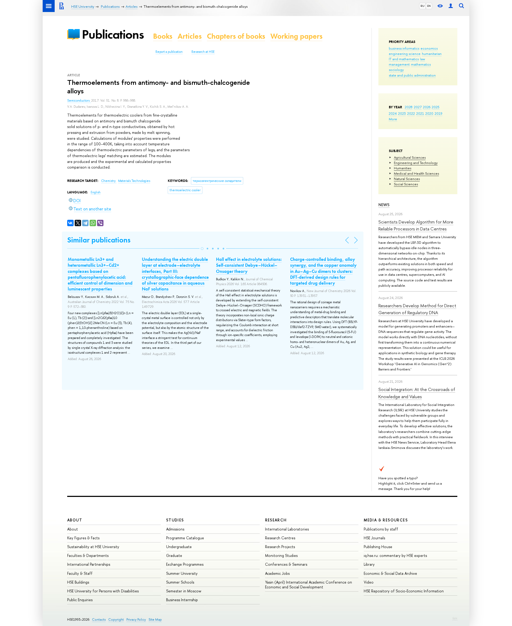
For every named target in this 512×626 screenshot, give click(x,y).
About (74, 520)
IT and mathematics (404, 59)
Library (369, 564)
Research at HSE (203, 52)
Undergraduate (179, 546)
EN (429, 6)
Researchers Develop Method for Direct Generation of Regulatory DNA (417, 309)
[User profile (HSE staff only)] (451, 6)
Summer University (182, 573)
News (384, 205)
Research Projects (280, 546)
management (399, 64)
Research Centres (280, 537)
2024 (393, 113)
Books (162, 36)
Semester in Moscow (183, 590)
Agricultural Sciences (410, 157)
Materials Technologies (134, 181)
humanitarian (432, 53)
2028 (409, 107)
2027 (418, 107)
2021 (420, 113)
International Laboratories (287, 529)
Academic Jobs (277, 573)
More (393, 119)
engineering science (405, 53)
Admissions (175, 529)
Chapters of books (236, 36)
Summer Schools (180, 582)
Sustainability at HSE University (93, 546)
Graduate (174, 555)
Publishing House (378, 546)
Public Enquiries (80, 599)
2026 (426, 107)
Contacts (99, 619)
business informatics (404, 48)
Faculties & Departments (88, 555)
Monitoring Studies (281, 555)
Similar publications (98, 240)
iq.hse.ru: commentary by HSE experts (395, 555)
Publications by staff (381, 529)
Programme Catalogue (185, 537)
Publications (113, 34)
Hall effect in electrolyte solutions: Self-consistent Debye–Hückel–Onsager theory (249, 265)
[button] (202, 248)
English (96, 192)
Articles (190, 36)
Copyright (116, 619)
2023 (402, 113)
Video (369, 582)
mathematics (421, 64)
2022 (411, 113)
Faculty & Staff (80, 573)
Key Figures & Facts (83, 537)
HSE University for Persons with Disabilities (103, 590)
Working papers (296, 36)
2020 (429, 113)
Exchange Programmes (184, 564)
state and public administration (412, 75)
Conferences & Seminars (286, 564)
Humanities (402, 168)
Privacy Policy (136, 619)
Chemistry (109, 181)
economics (429, 48)
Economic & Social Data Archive (390, 573)
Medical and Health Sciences (416, 173)
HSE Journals (374, 537)
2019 (438, 113)
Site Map (155, 619)
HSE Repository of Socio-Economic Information (404, 590)
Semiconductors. (79, 100)
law (422, 59)
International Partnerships (88, 564)
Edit (455, 618)
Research (276, 520)
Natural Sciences (407, 178)
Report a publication (169, 52)
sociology (396, 69)
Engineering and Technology (416, 162)
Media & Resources (386, 520)
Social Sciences (406, 184)
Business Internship (182, 599)
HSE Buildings (78, 582)
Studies (175, 520)
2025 (435, 107)
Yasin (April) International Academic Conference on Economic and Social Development (308, 584)
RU (423, 6)
